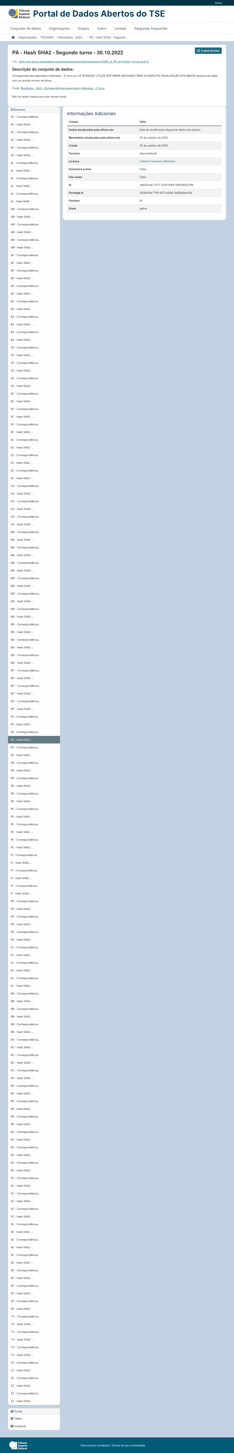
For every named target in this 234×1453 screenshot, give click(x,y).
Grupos (83, 28)
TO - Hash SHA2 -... (22, 1324)
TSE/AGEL (47, 37)
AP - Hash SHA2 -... (22, 262)
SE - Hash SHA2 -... (22, 1231)
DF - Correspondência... (25, 393)
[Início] (13, 37)
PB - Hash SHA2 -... (22, 770)
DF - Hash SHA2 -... (22, 401)
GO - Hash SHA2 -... (22, 493)
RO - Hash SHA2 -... (22, 1047)
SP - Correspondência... (25, 1270)
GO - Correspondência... (25, 485)
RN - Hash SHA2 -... (22, 1001)
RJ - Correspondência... (25, 947)
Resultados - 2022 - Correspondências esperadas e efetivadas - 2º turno (62, 88)
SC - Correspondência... (25, 1178)
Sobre (101, 28)
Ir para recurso (210, 50)
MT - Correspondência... (25, 670)
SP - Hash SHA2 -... (22, 1278)
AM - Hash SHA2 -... (22, 216)
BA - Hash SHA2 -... (22, 309)
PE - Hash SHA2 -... (22, 816)
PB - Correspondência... (25, 762)
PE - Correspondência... (25, 808)
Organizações (59, 28)
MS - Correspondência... (25, 624)
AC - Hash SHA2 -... (22, 124)
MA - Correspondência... (25, 532)
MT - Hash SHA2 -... (22, 678)
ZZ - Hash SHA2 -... (22, 1370)
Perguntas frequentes (150, 28)
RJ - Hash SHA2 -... (22, 955)
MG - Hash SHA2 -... (22, 585)
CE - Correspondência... (25, 347)
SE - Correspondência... (25, 1224)
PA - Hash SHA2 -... (22, 724)
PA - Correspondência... (25, 716)
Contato (120, 28)
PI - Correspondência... (24, 855)
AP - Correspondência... (25, 255)
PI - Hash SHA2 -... (21, 862)
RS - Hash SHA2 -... (22, 1139)
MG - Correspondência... (25, 578)
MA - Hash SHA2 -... (22, 539)
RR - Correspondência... (25, 1085)
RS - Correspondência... (25, 1131)
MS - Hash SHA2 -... (22, 632)
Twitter (17, 1418)
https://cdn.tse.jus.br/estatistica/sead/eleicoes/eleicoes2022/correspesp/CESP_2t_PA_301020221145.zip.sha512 (84, 61)
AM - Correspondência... (25, 209)
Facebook (19, 1426)
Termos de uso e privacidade (128, 1445)
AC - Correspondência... (25, 116)
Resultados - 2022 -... (72, 37)
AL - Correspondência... (25, 162)
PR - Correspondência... (25, 901)
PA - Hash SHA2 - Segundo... (108, 37)
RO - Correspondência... (25, 1039)
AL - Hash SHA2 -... (22, 170)
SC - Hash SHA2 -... (22, 1185)
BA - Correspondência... (25, 301)
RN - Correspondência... (25, 993)
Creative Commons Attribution (157, 161)
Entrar (218, 3)
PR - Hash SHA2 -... (22, 908)
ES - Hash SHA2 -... (22, 447)
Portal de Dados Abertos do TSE (99, 13)
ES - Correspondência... (25, 439)
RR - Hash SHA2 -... (22, 1093)
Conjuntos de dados (25, 28)
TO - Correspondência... (25, 1316)
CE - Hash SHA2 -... (22, 355)
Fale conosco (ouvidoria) (95, 1445)
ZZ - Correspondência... (25, 1362)
